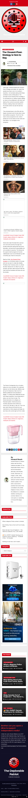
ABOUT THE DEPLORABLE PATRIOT (12, 788)
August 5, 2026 (9, 668)
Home (2, 788)
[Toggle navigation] (13, 41)
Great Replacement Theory (9, 677)
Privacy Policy (18, 795)
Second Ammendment (8, 662)
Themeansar (14, 785)
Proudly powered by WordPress (9, 783)
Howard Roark (12, 61)
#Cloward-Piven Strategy (13, 65)
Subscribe (25, 795)
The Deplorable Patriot (14, 34)
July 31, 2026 (8, 699)
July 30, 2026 (8, 714)
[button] (23, 41)
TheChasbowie (19, 668)
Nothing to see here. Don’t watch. (11, 541)
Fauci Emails (9, 708)
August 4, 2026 (9, 683)
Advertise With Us (5, 791)
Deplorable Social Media (15, 791)
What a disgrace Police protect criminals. (13, 521)
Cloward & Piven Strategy (8, 49)
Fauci (5, 708)
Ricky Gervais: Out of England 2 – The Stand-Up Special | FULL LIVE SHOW (13, 696)
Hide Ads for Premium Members (7, 795)
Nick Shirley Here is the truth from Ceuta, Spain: (13, 680)
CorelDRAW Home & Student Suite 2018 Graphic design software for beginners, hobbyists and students (13, 237)
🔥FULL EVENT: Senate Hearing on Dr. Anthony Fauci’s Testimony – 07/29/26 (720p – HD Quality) (12, 536)
